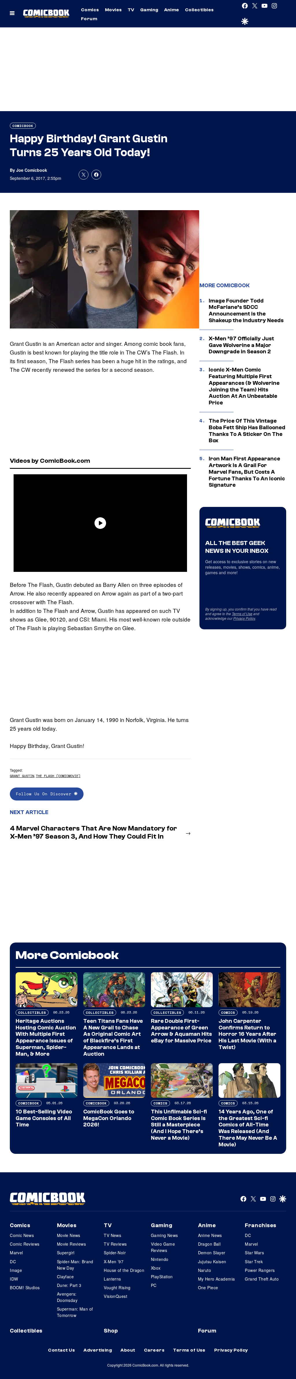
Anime (171, 9)
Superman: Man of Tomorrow (75, 1312)
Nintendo (159, 1259)
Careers (154, 1350)
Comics (90, 9)
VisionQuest (115, 1296)
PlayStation (162, 1276)
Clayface (65, 1276)
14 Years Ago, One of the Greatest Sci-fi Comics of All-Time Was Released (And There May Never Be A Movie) (248, 1128)
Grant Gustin (22, 775)
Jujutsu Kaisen (212, 1261)
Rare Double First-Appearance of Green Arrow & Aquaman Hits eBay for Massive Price (181, 1031)
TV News (112, 1235)
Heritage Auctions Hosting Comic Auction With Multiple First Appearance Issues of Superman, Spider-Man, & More (46, 1037)
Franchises (260, 1225)
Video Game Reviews (163, 1247)
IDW (14, 1279)
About (128, 1350)
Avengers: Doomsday (67, 1297)
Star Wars (254, 1252)
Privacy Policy (244, 618)
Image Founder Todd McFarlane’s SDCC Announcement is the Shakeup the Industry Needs (246, 311)
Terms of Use (242, 613)
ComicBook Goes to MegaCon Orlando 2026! (108, 1118)
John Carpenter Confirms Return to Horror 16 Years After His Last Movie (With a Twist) (247, 1034)
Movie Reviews (71, 1244)
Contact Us (61, 1350)
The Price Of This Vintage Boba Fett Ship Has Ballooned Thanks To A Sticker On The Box (247, 431)
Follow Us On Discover (45, 794)
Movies (113, 9)
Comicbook (22, 125)
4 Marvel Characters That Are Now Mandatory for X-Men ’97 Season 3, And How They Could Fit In (93, 832)
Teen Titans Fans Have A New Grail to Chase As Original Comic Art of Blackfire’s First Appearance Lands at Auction (113, 1037)
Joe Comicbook (31, 170)
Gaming (149, 9)
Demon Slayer (211, 1252)
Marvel (16, 1252)
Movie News (68, 1235)
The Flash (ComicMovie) (58, 775)
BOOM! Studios (25, 1287)
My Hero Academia (216, 1279)
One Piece (208, 1287)
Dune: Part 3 (69, 1285)
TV (131, 9)
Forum (89, 18)
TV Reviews (115, 1244)
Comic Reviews (24, 1244)
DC (13, 1261)
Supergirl (66, 1252)
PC (154, 1285)
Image (16, 1270)
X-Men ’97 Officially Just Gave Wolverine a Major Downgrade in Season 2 (241, 345)
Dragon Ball (209, 1244)
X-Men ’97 (113, 1261)
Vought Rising (117, 1287)
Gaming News (164, 1235)
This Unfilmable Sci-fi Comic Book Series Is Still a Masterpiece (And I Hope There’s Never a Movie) (179, 1125)
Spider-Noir (115, 1252)
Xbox (156, 1268)
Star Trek (254, 1261)
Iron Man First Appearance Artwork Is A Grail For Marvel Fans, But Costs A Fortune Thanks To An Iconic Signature (247, 472)
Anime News (210, 1235)
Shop (111, 1331)
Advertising (98, 1350)
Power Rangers (260, 1270)
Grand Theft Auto (262, 1279)
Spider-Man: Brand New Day (75, 1265)
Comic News (22, 1235)
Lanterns (112, 1279)
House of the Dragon (124, 1270)
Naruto (204, 1270)
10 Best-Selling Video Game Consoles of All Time (44, 1118)
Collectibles (199, 9)
